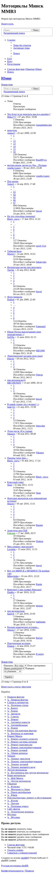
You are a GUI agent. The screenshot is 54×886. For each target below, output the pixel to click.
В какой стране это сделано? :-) (23, 404)
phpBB (24, 858)
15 (14, 149)
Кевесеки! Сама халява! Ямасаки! (24, 589)
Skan (9, 485)
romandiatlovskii (44, 125)
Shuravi (11, 254)
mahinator (40, 622)
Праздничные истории (18, 643)
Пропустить (7, 24)
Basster (39, 525)
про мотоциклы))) (16, 380)
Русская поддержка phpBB (14, 865)
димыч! (11, 133)
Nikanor (11, 434)
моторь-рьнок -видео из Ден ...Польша (26, 165)
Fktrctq (10, 358)
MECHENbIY (14, 383)
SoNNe (10, 337)
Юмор (6, 78)
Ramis (39, 584)
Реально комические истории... (23, 627)
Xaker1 (10, 184)
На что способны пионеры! (21, 216)
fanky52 (11, 407)
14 (14, 146)
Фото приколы (14, 297)
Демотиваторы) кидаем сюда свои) (25, 356)
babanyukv (41, 262)
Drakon (10, 299)
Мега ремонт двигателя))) (20, 546)
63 (14, 192)
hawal (39, 211)
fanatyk (10, 614)
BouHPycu (41, 160)
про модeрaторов (16, 611)
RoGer (39, 638)
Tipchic (10, 270)
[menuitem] (22, 45)
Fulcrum (11, 533)
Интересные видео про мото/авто (24, 267)
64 (14, 195)
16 (14, 152)
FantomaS (41, 326)
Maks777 (11, 117)
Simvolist (40, 425)
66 (14, 200)
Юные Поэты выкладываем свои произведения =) (24, 333)
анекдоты (12, 130)
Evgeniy (40, 654)
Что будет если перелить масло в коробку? (28, 114)
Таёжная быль (14, 251)
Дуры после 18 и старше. (20, 431)
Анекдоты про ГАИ (17, 530)
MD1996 (40, 350)
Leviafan (11, 549)
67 (14, 203)
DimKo (10, 592)
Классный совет (15, 482)
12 (14, 141)
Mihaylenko (13, 576)
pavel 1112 (41, 246)
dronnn (39, 605)
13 (14, 143)
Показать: (9, 665)
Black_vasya (13, 219)
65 (14, 197)
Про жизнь (12, 181)
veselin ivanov (14, 168)
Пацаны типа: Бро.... (17, 458)
